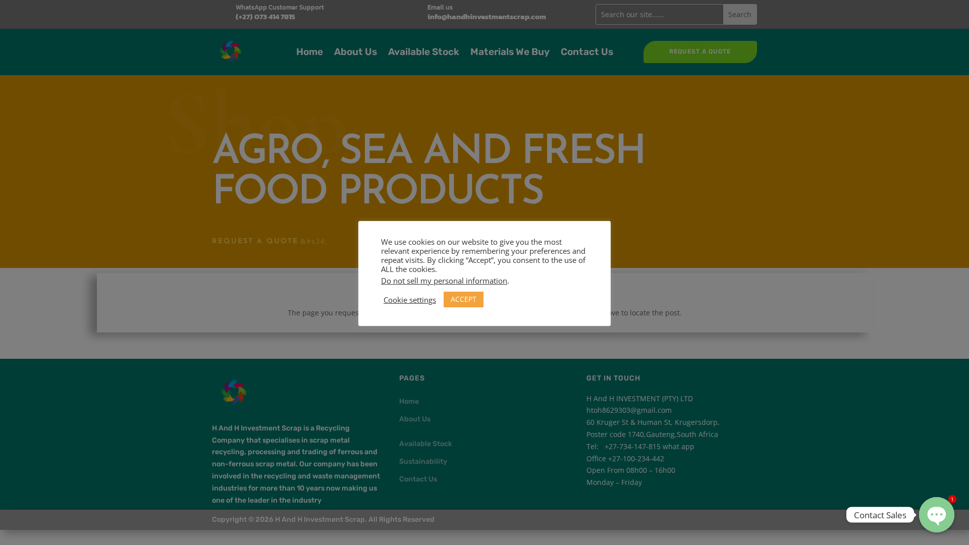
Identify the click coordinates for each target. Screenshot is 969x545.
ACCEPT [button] (463, 299)
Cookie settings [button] (410, 299)
